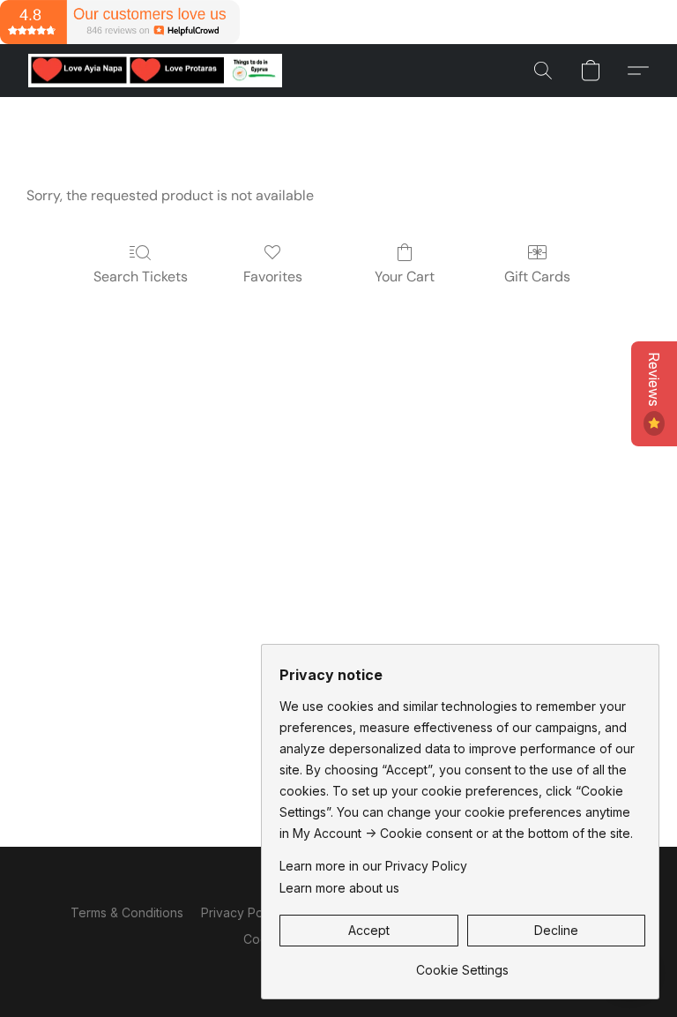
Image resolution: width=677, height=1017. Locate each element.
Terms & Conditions (127, 912)
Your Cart (405, 276)
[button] (155, 70)
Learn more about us (339, 887)
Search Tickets (140, 276)
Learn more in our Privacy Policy (373, 865)
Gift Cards (537, 276)
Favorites (272, 276)
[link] (462, 963)
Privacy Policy (242, 912)
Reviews (654, 381)
